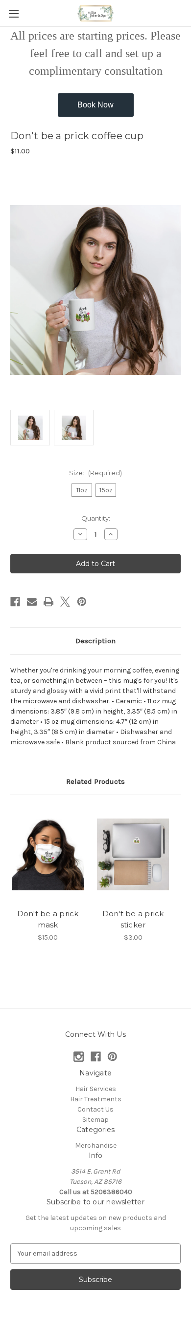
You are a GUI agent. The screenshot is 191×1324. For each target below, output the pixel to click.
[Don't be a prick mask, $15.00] (48, 854)
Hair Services (95, 1089)
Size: (95, 473)
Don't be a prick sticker (133, 919)
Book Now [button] (95, 105)
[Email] (32, 602)
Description (95, 640)
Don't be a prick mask (48, 919)
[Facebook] (15, 602)
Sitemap (95, 1119)
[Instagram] (78, 1056)
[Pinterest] (82, 602)
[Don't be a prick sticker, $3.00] (133, 854)
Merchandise (96, 1145)
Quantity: (95, 518)
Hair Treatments (95, 1099)
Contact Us (95, 1109)
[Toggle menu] (13, 13)
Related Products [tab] (95, 781)
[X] (65, 602)
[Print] (48, 602)
